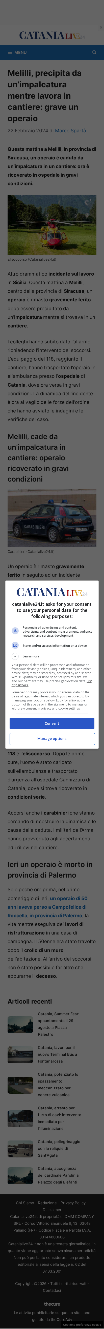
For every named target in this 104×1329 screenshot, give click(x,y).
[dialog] (52, 664)
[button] (52, 656)
